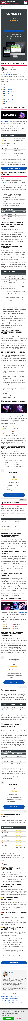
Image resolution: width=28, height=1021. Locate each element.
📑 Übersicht (6, 87)
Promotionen (4, 182)
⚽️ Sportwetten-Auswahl (9, 91)
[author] (3, 69)
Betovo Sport (13, 996)
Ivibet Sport (20, 996)
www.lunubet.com (5, 121)
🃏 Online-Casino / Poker (9, 99)
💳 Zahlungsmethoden (8, 95)
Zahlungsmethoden (22, 612)
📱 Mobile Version (7, 93)
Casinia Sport (15, 1000)
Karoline (11, 972)
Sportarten (24, 415)
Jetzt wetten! (14, 31)
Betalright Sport (4, 996)
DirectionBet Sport (13, 998)
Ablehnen (19, 1018)
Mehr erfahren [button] (5, 1015)
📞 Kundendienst (7, 97)
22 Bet (13, 1002)
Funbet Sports (4, 998)
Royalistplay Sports (5, 1000)
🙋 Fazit (5, 101)
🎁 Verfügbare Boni (7, 89)
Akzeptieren (8, 1018)
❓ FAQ (4, 103)
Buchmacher (9, 74)
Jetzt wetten (14, 495)
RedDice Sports (20, 1002)
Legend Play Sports (5, 1002)
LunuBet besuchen (14, 168)
